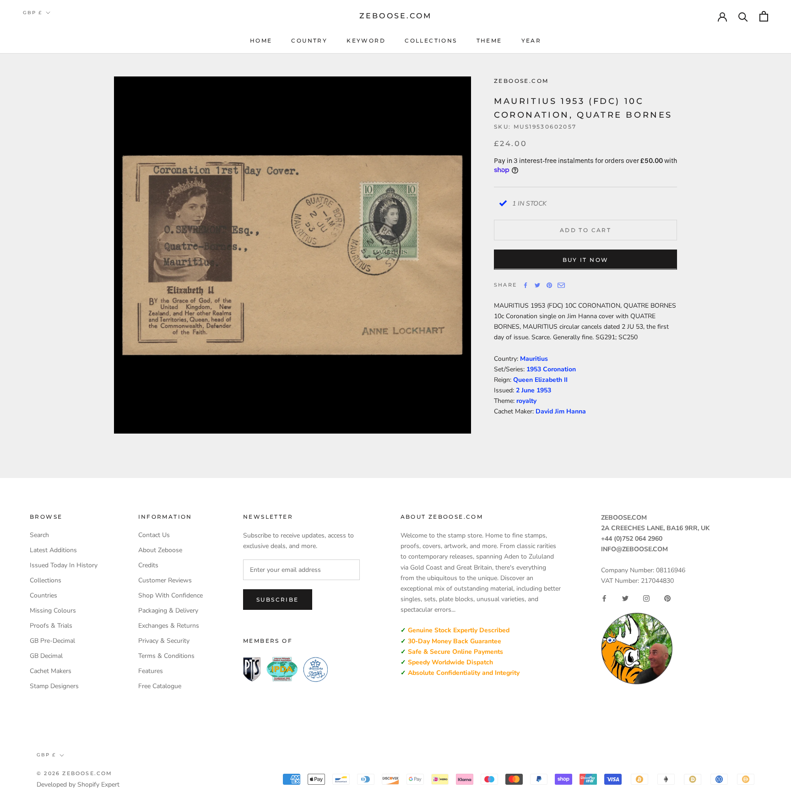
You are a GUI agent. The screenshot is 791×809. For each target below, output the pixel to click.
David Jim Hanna (561, 411)
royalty (526, 400)
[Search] (743, 16)
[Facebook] (525, 285)
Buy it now (586, 259)
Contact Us (154, 535)
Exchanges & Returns (168, 625)
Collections (431, 40)
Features (150, 671)
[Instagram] (646, 598)
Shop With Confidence (170, 595)
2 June (526, 389)
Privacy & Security (164, 640)
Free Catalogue (159, 686)
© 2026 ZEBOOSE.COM (75, 773)
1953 (543, 389)
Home (261, 40)
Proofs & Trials (51, 625)
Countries (43, 595)
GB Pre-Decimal (52, 640)
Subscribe (277, 599)
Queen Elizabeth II (540, 379)
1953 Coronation (551, 368)
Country (309, 40)
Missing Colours (53, 610)
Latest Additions (53, 550)
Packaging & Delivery (168, 610)
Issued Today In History (64, 565)
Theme (489, 40)
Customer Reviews (165, 580)
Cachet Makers (50, 671)
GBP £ (32, 13)
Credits (148, 565)
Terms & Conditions (166, 656)
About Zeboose (160, 550)
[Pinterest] (549, 285)
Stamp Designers (54, 686)
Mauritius (534, 358)
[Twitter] (537, 285)
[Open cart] (763, 16)
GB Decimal (46, 656)
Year (531, 40)
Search (39, 535)
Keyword (366, 40)
